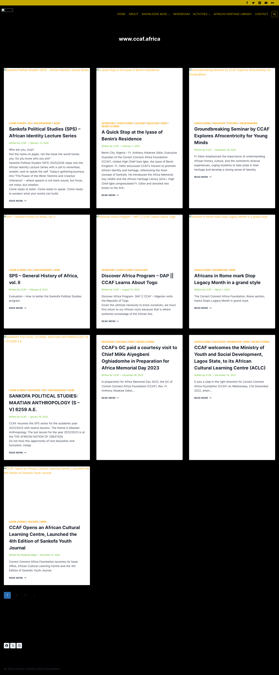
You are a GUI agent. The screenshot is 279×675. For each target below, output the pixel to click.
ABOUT (134, 14)
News (164, 123)
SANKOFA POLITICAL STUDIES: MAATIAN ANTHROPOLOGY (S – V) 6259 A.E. (44, 402)
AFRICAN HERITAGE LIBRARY (233, 14)
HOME (121, 14)
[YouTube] (266, 2)
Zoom (57, 123)
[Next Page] (34, 595)
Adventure (108, 123)
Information (220, 270)
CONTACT (261, 14)
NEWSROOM (181, 14)
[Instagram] (260, 2)
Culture (140, 123)
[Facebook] (247, 2)
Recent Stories (110, 126)
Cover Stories (17, 123)
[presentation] (47, 92)
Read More (17, 200)
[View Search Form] (274, 14)
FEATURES (232, 123)
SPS (30, 123)
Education (153, 123)
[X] (13, 645)
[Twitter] (253, 2)
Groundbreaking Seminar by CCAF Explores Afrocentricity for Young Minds (231, 135)
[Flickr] (272, 2)
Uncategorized (43, 123)
